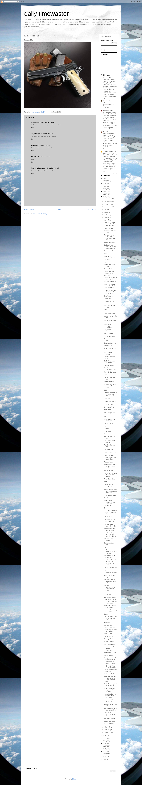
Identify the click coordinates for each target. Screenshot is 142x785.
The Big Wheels (109, 639)
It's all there (107, 409)
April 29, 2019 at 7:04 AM (51, 168)
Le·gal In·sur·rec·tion (109, 151)
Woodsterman (107, 132)
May (105, 217)
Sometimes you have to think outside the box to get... (110, 491)
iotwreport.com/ (108, 110)
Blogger (74, 779)
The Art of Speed (109, 723)
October (107, 204)
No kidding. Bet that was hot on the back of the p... (110, 695)
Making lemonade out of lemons (110, 670)
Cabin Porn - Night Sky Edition (109, 361)
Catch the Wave (109, 365)
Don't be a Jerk (108, 636)
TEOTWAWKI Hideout (108, 353)
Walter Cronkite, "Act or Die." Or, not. (110, 684)
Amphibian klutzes (109, 519)
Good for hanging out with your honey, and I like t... (110, 618)
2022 (104, 189)
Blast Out (107, 622)
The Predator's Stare (110, 281)
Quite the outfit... (107, 104)
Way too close (108, 655)
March (106, 727)
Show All (115, 173)
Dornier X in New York (110, 567)
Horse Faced (108, 633)
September (107, 207)
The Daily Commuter (110, 372)
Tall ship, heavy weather (108, 539)
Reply (32, 127)
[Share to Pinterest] (60, 112)
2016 (104, 741)
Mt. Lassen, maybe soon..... (110, 349)
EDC (105, 390)
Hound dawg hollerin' (110, 652)
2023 (104, 186)
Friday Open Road (109, 479)
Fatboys (106, 428)
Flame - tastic (108, 298)
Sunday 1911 (108, 345)
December (107, 199)
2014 (104, 746)
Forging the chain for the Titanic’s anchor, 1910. (110, 402)
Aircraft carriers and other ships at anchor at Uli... (110, 291)
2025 (104, 181)
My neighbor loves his (110, 572)
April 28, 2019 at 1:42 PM (46, 122)
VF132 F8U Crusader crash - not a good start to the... (110, 512)
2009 (104, 759)
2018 (104, 735)
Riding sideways (109, 641)
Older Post (91, 210)
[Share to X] (56, 112)
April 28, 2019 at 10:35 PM (42, 156)
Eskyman (34, 133)
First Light (107, 398)
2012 (104, 751)
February (107, 730)
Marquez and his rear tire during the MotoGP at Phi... (110, 394)
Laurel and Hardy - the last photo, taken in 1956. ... (110, 534)
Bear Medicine (108, 296)
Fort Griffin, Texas (109, 336)
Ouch (105, 375)
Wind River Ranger (37, 168)
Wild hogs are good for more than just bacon (110, 385)
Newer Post (29, 210)
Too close (107, 498)
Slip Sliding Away (109, 407)
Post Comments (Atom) (40, 214)
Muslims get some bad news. (109, 593)
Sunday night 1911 (109, 721)
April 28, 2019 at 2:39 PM (45, 133)
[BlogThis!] (54, 112)
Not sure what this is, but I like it (110, 610)
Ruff (105, 547)
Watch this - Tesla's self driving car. (110, 606)
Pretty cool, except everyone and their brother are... (110, 581)
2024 (104, 183)
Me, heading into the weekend (110, 441)
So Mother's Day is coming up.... (109, 556)
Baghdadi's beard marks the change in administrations (110, 246)
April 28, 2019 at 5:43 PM (42, 145)
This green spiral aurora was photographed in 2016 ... (109, 237)
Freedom (106, 434)
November (107, 201)
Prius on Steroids (109, 522)
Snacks (106, 614)
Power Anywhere (109, 381)
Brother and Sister (109, 674)
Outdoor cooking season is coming (110, 525)
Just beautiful (108, 625)
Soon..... (106, 481)
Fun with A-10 (108, 487)
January (107, 732)
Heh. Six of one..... (109, 423)
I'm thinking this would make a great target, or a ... (110, 450)
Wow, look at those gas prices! (109, 420)
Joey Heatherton (109, 470)
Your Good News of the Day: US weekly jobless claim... (110, 562)
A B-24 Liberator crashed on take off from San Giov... (110, 277)
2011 (104, 754)
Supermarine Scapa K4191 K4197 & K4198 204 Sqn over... (110, 679)
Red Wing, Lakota (109, 718)
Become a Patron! (106, 36)
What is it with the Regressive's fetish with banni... (110, 689)
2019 (104, 196)
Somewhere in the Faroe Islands (109, 529)
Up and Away (108, 516)
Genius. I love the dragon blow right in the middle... (110, 629)
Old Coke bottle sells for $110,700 (110, 700)
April (106, 220)
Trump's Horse (108, 462)
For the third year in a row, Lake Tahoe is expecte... (110, 551)
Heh (105, 262)
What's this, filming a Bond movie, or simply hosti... (110, 466)
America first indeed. (110, 269)
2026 (104, 178)
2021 (104, 191)
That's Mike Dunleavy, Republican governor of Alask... (108, 328)
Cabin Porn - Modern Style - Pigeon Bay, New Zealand (110, 601)
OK (105, 508)
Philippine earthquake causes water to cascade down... (110, 659)
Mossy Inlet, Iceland (110, 597)
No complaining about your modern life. (110, 709)
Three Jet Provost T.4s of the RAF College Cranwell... (110, 285)
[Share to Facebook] (58, 112)
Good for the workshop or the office (109, 714)
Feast (105, 253)
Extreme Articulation (110, 495)
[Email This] (52, 112)
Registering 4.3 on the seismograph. (110, 458)
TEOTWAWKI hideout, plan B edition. (109, 257)
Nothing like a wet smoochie (109, 413)
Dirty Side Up (108, 431)
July (105, 212)
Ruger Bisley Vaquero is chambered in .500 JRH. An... (110, 224)
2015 (104, 743)
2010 (104, 756)
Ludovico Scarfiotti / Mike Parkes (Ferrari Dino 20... (110, 665)
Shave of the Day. (109, 251)
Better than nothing (109, 313)
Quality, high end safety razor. (109, 272)
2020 (104, 194)
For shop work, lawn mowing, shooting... (110, 648)
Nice (105, 309)
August (106, 209)
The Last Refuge (108, 78)
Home (60, 210)
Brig (32, 156)
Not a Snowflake (109, 228)
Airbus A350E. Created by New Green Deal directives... (109, 503)
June (106, 214)
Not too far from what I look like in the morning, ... (110, 474)
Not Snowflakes (108, 484)
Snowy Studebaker (109, 242)
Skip (32, 145)
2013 (104, 748)
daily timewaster (46, 13)
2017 (104, 738)
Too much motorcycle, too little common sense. (109, 588)
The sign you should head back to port (110, 368)
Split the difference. (110, 343)
